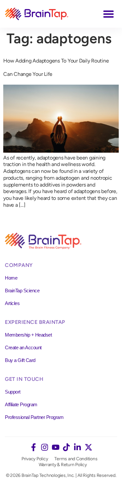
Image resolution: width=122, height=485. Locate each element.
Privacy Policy (34, 459)
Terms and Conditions (75, 459)
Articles (12, 303)
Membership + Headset (28, 335)
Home (11, 278)
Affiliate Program (21, 404)
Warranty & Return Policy (63, 464)
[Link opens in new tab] (33, 447)
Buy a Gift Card (20, 360)
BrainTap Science (22, 290)
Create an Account (23, 347)
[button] (108, 13)
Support (12, 392)
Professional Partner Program (34, 417)
